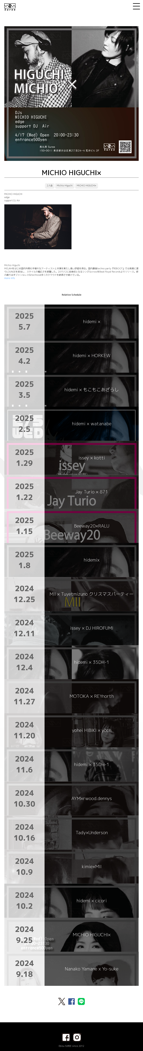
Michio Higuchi (65, 185)
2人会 (50, 185)
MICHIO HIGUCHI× (86, 185)
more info (9, 278)
